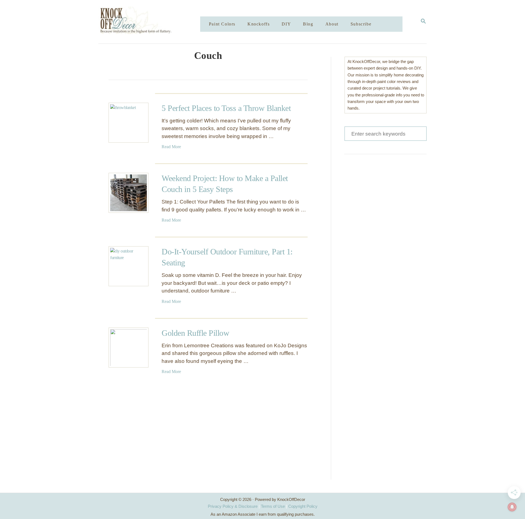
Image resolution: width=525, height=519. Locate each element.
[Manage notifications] (512, 507)
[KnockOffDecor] (153, 22)
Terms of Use (273, 506)
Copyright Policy (302, 506)
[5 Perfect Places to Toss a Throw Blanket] (128, 123)
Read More (171, 146)
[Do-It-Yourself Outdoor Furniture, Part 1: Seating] (128, 266)
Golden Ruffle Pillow (195, 332)
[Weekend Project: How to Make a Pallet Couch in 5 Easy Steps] (128, 193)
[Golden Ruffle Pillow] (128, 348)
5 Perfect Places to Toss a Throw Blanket (226, 108)
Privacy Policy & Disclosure (233, 506)
